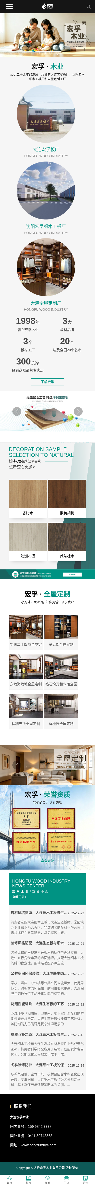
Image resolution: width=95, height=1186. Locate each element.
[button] (38, 53)
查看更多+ (19, 897)
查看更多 (47, 860)
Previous (16, 411)
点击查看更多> (22, 467)
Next (78, 411)
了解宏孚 (47, 382)
